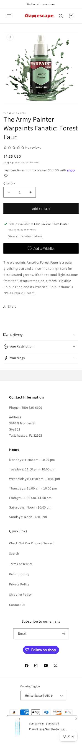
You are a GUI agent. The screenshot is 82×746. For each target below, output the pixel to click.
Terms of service (21, 564)
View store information (25, 236)
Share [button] (12, 306)
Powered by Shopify (42, 729)
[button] (9, 16)
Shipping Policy (20, 594)
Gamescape (23, 729)
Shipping (8, 162)
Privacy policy (19, 736)
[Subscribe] (64, 633)
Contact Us (17, 605)
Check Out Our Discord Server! (31, 543)
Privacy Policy (19, 584)
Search (14, 553)
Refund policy (19, 574)
